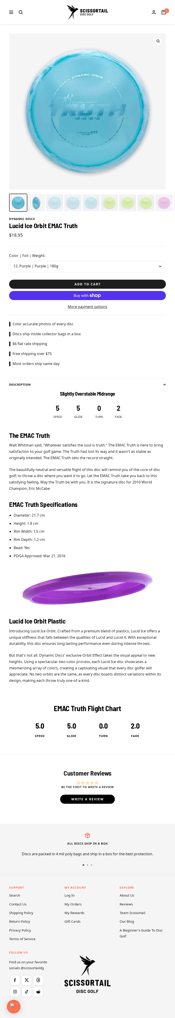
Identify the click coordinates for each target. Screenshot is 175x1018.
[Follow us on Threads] (38, 980)
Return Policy (19, 921)
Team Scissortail (132, 912)
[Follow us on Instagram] (15, 992)
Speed (40, 736)
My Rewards (74, 912)
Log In (69, 895)
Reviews (126, 904)
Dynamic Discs (22, 219)
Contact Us (17, 904)
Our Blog (127, 921)
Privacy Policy (20, 930)
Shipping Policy (21, 912)
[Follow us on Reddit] (38, 992)
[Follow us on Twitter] (26, 980)
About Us (127, 895)
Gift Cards (72, 921)
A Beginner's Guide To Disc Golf (141, 933)
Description (20, 384)
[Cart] (163, 12)
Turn (103, 736)
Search (14, 895)
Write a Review (87, 799)
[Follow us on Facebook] (15, 980)
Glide (71, 736)
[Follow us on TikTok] (26, 992)
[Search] (21, 12)
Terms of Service (22, 939)
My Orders (73, 904)
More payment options (87, 306)
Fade (135, 736)
